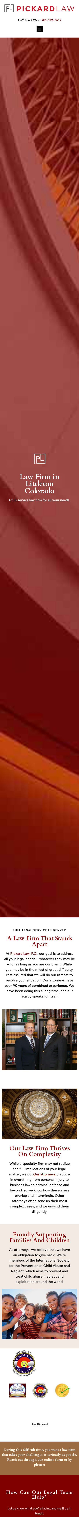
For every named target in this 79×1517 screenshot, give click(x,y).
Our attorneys (44, 1174)
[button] (40, 29)
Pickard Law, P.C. (23, 953)
